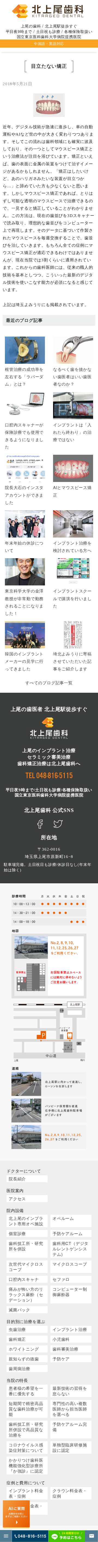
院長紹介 (17, 1178)
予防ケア (61, 1358)
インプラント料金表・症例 (26, 1493)
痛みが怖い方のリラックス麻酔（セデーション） (26, 1294)
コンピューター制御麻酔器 (70, 1291)
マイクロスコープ (70, 1264)
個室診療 (17, 1233)
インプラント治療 (70, 1329)
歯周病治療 (19, 1368)
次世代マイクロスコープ (26, 1266)
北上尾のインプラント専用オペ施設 (26, 1220)
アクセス (17, 1198)
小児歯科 (61, 1339)
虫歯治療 (17, 1329)
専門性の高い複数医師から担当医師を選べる (70, 1408)
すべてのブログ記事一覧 (49, 682)
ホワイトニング (24, 1349)
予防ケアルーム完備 (70, 1426)
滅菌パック (19, 1309)
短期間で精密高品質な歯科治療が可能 (26, 1408)
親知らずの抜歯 (24, 1358)
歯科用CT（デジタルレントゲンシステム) (70, 1248)
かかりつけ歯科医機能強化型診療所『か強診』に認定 (26, 1465)
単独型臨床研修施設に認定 (70, 1447)
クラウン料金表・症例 (70, 1493)
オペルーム (63, 1218)
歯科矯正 (17, 1339)
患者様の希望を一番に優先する (26, 1390)
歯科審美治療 (65, 1349)
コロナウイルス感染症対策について (26, 1447)
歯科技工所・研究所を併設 (26, 1245)
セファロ (61, 1279)
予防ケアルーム (68, 1233)
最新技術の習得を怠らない (70, 1390)
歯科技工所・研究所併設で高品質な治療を (26, 1429)
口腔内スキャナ (24, 1279)
